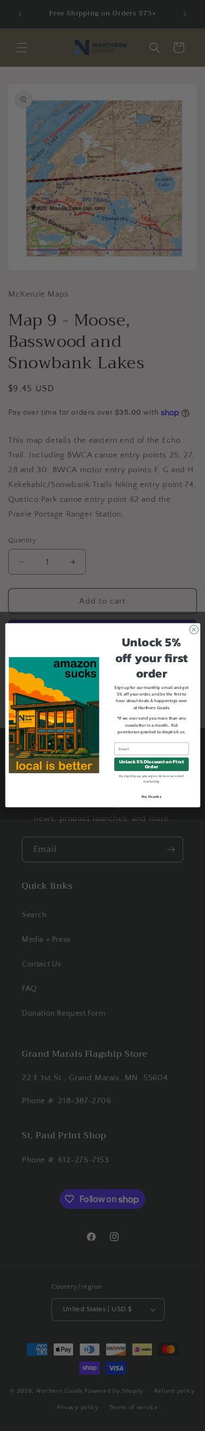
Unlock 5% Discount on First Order (151, 764)
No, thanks (151, 796)
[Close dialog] (193, 629)
